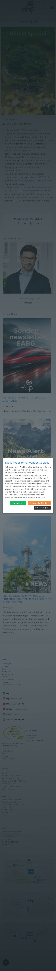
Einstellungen (42, 507)
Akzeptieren (18, 503)
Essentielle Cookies (39, 503)
